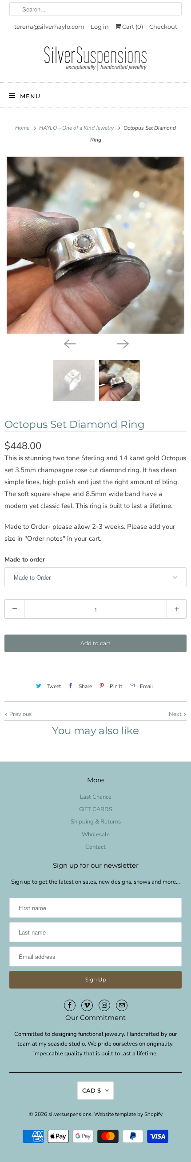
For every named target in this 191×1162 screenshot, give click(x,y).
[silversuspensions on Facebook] (70, 1005)
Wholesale (96, 835)
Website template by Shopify (128, 1114)
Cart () (132, 26)
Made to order (24, 559)
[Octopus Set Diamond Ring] (95, 245)
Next (176, 714)
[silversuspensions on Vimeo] (87, 1005)
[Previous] (69, 343)
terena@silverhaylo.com (49, 26)
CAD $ (91, 1090)
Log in (100, 26)
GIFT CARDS (95, 809)
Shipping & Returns (96, 822)
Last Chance (95, 797)
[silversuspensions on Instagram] (104, 1005)
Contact (95, 847)
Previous (20, 714)
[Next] (122, 343)
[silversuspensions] (95, 61)
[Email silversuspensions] (121, 1005)
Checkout (163, 26)
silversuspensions (70, 1114)
